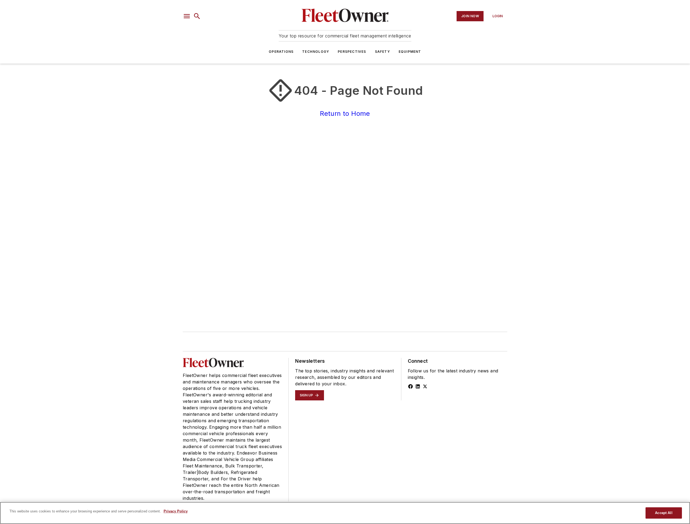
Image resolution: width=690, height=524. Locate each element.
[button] (187, 16)
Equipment (410, 52)
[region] (345, 513)
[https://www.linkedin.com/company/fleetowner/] (417, 386)
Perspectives (352, 52)
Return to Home (345, 113)
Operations (281, 52)
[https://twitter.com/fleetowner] (425, 386)
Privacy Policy (176, 511)
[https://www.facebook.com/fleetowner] (410, 386)
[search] (197, 16)
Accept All (663, 513)
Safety (382, 52)
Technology (315, 52)
